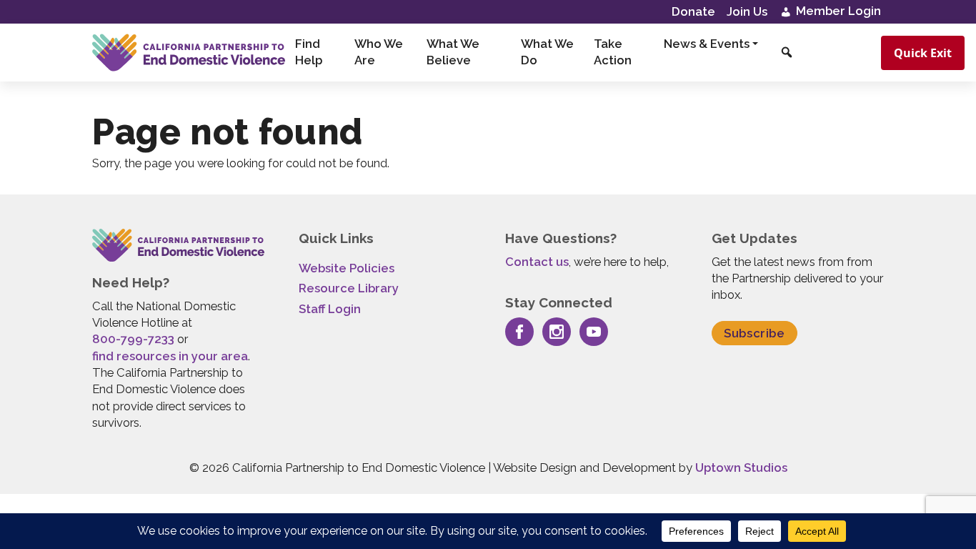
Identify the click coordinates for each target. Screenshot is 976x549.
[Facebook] (519, 331)
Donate (693, 11)
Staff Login (330, 309)
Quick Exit (923, 53)
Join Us (747, 11)
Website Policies (346, 268)
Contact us (537, 261)
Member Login (837, 11)
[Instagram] (556, 331)
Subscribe (754, 333)
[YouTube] (593, 331)
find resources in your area (170, 356)
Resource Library (349, 288)
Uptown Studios (741, 467)
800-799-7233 (133, 339)
